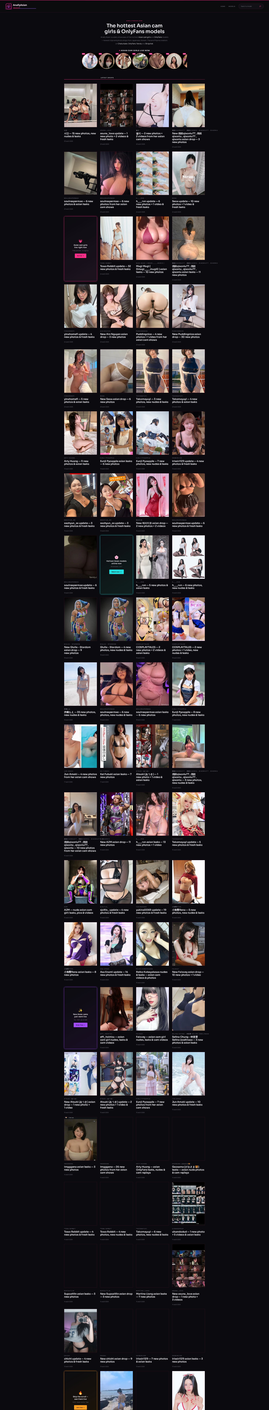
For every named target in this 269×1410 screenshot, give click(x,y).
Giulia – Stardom (72, 644)
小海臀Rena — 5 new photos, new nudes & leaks (188, 911)
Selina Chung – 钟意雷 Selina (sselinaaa (190, 1034)
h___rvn (140, 198)
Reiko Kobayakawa (144, 969)
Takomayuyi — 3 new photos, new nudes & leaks (152, 401)
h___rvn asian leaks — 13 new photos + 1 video (151, 844)
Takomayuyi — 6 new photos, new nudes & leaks (152, 1233)
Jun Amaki (68, 771)
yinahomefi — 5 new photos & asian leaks (76, 401)
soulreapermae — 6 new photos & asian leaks (78, 203)
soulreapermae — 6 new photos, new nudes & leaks (116, 714)
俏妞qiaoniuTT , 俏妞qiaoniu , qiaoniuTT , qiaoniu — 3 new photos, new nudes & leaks (187, 778)
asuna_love (105, 130)
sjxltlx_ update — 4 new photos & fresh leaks (114, 911)
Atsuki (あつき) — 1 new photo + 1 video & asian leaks (149, 777)
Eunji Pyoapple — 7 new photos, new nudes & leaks (152, 463)
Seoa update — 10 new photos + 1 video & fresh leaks (185, 204)
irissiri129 (177, 458)
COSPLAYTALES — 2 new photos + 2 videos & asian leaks (151, 650)
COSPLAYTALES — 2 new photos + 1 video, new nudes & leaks (187, 650)
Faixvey (175, 969)
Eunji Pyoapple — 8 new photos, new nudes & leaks (188, 714)
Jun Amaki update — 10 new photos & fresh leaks (187, 1103)
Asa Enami (105, 969)
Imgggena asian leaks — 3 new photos (79, 1168)
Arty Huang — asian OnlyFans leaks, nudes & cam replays (150, 1169)
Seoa (174, 198)
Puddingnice (142, 331)
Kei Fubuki (105, 771)
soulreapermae (71, 198)
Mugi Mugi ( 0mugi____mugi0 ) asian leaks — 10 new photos (151, 269)
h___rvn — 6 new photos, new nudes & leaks (187, 587)
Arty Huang (69, 458)
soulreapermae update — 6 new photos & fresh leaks (188, 525)
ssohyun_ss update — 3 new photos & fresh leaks (79, 525)
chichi (67, 1355)
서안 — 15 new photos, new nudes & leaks (80, 135)
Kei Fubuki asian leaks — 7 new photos (116, 776)
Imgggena (68, 1163)
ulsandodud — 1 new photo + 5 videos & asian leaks (188, 1233)
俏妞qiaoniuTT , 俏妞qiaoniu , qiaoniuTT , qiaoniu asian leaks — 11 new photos (186, 270)
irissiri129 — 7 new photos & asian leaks (152, 1360)
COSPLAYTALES (142, 644)
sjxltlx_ (104, 907)
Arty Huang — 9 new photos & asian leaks (76, 463)
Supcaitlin (69, 1290)
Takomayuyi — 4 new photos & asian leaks (184, 401)
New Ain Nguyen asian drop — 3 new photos (114, 336)
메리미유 (139, 520)
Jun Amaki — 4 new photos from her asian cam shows (80, 776)
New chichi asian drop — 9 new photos (116, 1360)
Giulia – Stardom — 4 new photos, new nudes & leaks (116, 649)
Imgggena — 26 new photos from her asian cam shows (113, 1169)
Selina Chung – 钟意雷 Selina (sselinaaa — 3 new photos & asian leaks (187, 1040)
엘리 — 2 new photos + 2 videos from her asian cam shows (150, 136)
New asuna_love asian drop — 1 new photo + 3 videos (185, 1296)
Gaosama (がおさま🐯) (181, 1163)
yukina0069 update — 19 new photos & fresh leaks (151, 911)
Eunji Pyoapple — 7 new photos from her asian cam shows (150, 1105)
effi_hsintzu (106, 1034)
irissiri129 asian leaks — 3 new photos (187, 1360)
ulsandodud (178, 1228)
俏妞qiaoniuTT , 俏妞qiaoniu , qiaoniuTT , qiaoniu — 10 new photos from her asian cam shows (80, 846)
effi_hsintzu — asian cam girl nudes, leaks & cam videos (114, 1040)
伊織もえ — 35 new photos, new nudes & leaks (80, 714)
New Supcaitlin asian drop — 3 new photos (116, 1295)
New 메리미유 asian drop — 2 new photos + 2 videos (152, 525)
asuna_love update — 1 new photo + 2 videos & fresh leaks (114, 136)
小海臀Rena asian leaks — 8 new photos (80, 973)
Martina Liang (143, 1290)
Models (232, 6)
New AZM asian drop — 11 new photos (115, 844)
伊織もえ (67, 709)
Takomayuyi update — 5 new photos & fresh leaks (187, 844)
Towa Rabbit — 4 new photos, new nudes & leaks (116, 1233)
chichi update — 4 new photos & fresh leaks (77, 1360)
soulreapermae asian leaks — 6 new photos (152, 714)
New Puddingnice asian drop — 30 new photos (186, 336)
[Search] (260, 6)
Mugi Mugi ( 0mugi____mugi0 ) (150, 263)
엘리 (137, 130)
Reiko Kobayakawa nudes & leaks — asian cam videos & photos (151, 975)
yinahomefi (69, 331)
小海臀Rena (176, 907)
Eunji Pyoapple (107, 458)
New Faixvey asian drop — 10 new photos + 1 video (188, 973)
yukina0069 (141, 907)
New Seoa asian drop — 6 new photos (115, 401)
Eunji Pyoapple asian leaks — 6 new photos (116, 463)
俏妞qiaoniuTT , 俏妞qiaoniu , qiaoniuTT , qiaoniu (195, 130)
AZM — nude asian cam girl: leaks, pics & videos (78, 911)
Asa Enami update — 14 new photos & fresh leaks (115, 973)
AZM (102, 839)
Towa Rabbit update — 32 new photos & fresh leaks (115, 268)
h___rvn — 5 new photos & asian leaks (152, 587)
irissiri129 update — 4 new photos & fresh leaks (188, 463)
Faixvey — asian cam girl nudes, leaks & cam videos (152, 1038)
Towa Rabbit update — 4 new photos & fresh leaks (79, 1233)
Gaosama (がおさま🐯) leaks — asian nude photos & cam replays (188, 1169)
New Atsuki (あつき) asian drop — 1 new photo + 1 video (79, 1105)
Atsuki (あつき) (142, 771)
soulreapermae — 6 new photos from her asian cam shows (114, 204)
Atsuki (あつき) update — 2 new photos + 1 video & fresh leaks (116, 1105)
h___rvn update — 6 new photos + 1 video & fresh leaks (150, 204)
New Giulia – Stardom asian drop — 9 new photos (77, 650)
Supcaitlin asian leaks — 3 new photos (79, 1295)
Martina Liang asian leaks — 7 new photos (151, 1295)
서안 (65, 130)
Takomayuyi (141, 396)
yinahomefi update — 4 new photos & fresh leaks (79, 336)
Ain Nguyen (105, 331)
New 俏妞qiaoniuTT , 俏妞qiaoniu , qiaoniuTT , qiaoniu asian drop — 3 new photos (187, 138)
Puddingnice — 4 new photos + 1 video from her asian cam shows (151, 337)
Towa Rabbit (106, 263)
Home (223, 6)
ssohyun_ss (69, 520)
